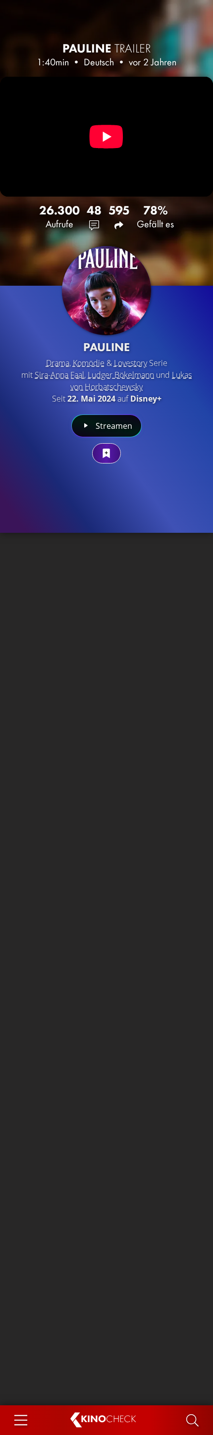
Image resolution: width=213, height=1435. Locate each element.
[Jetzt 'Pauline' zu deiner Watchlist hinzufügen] (106, 453)
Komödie (89, 363)
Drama (57, 363)
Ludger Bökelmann (121, 374)
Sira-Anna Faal (59, 374)
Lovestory (130, 363)
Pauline (106, 48)
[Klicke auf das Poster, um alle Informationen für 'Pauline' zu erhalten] (106, 290)
